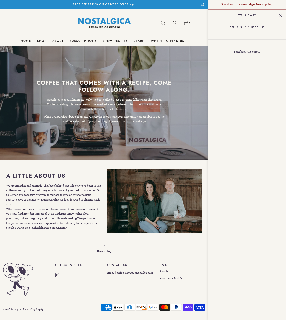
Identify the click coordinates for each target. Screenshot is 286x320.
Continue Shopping (247, 27)
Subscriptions (83, 41)
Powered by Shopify (33, 309)
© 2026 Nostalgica (12, 309)
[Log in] (177, 23)
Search (163, 271)
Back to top (104, 251)
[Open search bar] (165, 23)
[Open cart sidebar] (280, 15)
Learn (139, 41)
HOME (26, 41)
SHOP (41, 41)
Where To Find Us (167, 41)
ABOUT (58, 41)
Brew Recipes (115, 41)
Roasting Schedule (170, 278)
